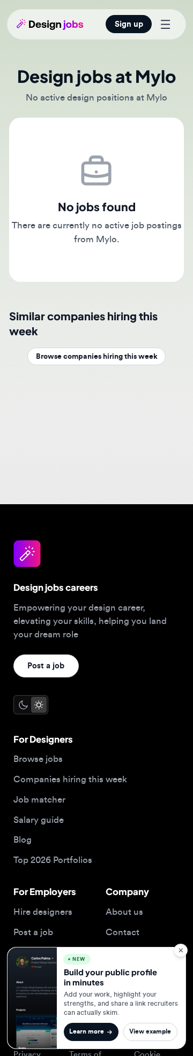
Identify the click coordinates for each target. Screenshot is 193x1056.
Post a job (45, 666)
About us (124, 911)
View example (150, 1032)
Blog (22, 839)
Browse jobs (38, 759)
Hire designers (42, 911)
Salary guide (38, 819)
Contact (122, 932)
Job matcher (39, 799)
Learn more (86, 1032)
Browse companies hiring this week (97, 356)
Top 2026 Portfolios (52, 860)
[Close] (180, 950)
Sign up (129, 24)
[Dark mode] (23, 704)
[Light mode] (39, 704)
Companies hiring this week (70, 779)
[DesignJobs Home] (50, 24)
